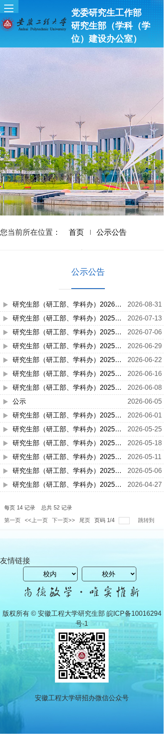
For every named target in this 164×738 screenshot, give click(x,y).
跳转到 (147, 520)
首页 (76, 232)
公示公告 (111, 232)
